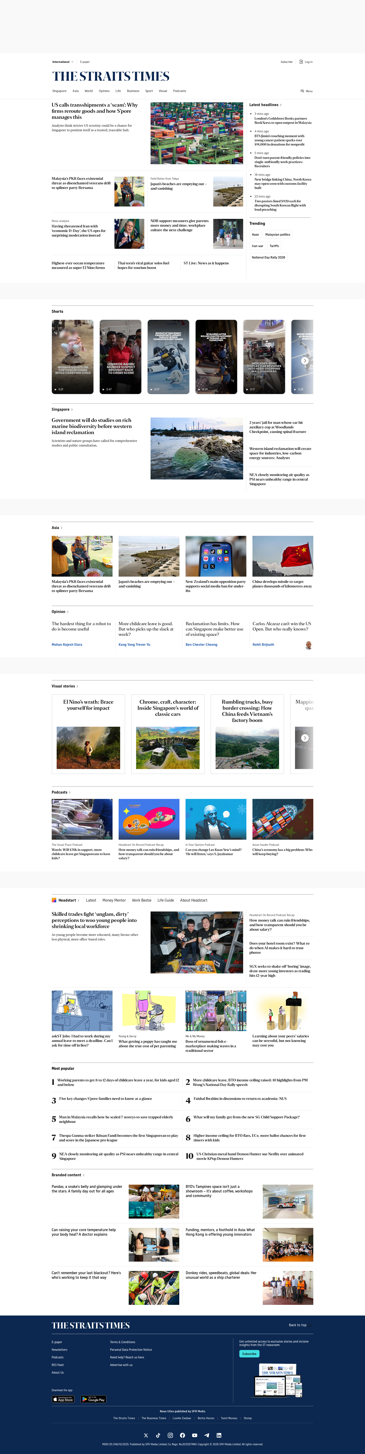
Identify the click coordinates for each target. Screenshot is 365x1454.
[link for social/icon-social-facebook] (182, 1435)
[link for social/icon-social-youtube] (195, 1435)
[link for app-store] (64, 1399)
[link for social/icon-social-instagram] (170, 1435)
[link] (110, 76)
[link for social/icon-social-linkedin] (219, 1435)
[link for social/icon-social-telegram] (207, 1435)
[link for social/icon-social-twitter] (146, 1435)
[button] (63, 61)
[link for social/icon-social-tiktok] (158, 1435)
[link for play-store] (94, 1399)
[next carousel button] (305, 361)
